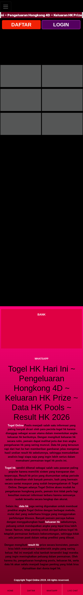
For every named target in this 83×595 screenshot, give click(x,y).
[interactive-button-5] (20, 124)
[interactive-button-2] (62, 76)
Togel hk (10, 467)
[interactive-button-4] (62, 100)
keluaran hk (52, 521)
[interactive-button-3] (20, 100)
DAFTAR (21, 24)
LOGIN (61, 24)
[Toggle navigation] (5, 6)
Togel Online (16, 425)
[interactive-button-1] (20, 76)
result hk (33, 544)
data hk (23, 506)
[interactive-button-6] (62, 124)
